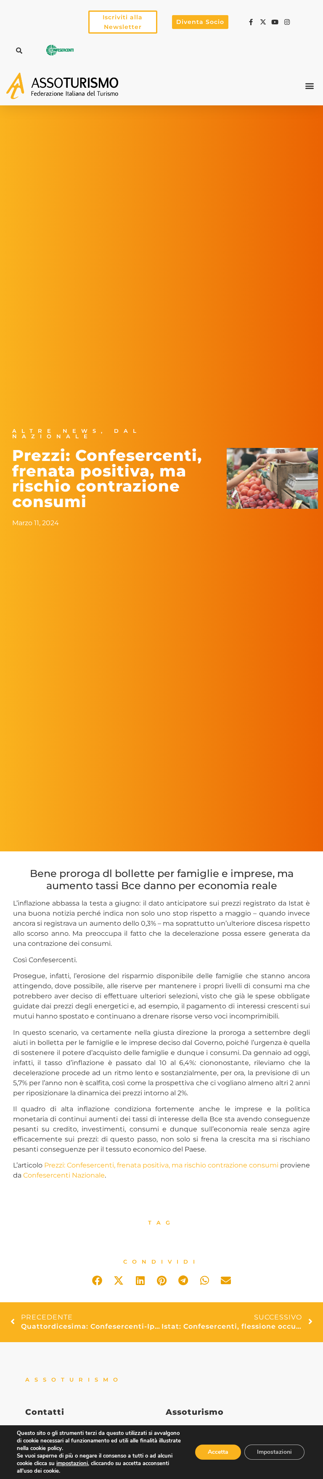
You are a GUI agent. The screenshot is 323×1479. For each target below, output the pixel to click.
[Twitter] (264, 22)
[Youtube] (276, 22)
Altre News (56, 431)
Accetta (218, 1452)
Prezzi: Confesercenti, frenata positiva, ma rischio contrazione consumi (161, 1165)
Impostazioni (274, 1452)
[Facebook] (252, 22)
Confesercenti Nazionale (64, 1175)
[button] (19, 50)
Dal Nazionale (76, 434)
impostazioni (72, 1463)
